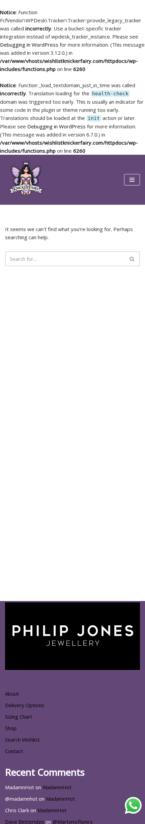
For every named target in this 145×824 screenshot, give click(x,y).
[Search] (132, 258)
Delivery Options (24, 705)
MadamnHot (56, 787)
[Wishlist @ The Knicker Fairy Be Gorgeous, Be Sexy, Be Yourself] (25, 179)
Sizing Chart (18, 716)
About (12, 693)
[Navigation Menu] (132, 179)
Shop (11, 728)
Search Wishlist (22, 739)
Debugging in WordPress (29, 44)
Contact (14, 751)
